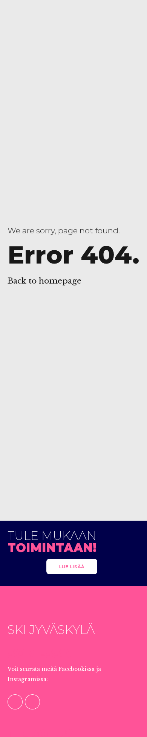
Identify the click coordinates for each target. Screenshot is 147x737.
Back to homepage (44, 281)
